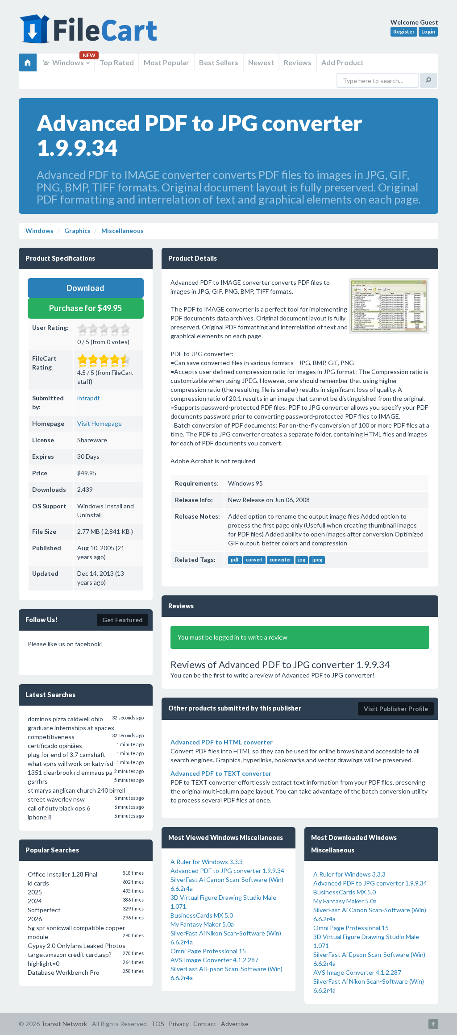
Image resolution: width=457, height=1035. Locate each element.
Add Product (342, 62)
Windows (68, 62)
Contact (204, 1023)
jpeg (317, 560)
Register (404, 31)
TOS (157, 1023)
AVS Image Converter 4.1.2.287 (214, 960)
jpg (301, 560)
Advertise (235, 1023)
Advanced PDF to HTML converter (221, 742)
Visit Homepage (99, 423)
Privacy (179, 1023)
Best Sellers (218, 62)
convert (254, 560)
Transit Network (64, 1023)
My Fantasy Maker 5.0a (202, 924)
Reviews (298, 62)
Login (428, 31)
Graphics (77, 230)
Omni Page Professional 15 (208, 951)
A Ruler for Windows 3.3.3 (206, 861)
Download (85, 288)
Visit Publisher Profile (396, 708)
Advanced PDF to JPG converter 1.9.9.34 (227, 870)
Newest (261, 62)
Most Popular (166, 62)
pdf (235, 560)
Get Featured (122, 619)
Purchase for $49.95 (85, 308)
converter (280, 560)
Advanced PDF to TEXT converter (220, 773)
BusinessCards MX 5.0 (201, 915)
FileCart (90, 33)
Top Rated (117, 62)
